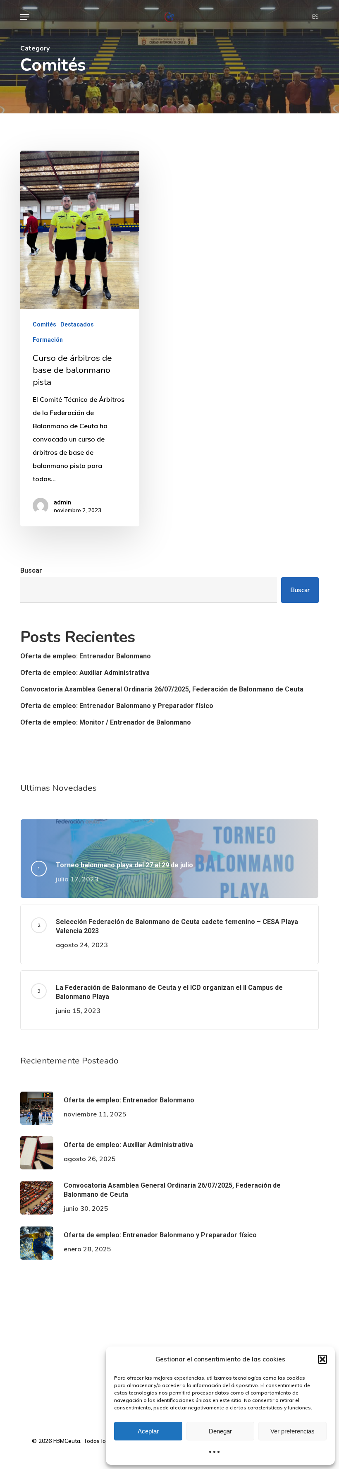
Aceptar (148, 1431)
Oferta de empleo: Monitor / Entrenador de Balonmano (105, 722)
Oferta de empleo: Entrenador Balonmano (85, 656)
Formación (48, 339)
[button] (322, 1359)
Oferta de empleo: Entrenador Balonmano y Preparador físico (116, 706)
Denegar (220, 1431)
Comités (44, 324)
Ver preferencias (292, 1431)
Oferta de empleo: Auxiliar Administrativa (85, 673)
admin (62, 502)
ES (315, 17)
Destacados (77, 324)
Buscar (31, 570)
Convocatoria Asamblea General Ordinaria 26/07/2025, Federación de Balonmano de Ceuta (161, 689)
